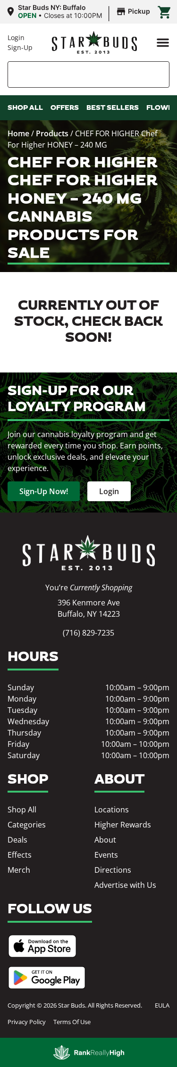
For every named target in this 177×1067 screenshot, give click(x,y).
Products (52, 133)
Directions (112, 870)
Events (106, 855)
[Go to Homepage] (89, 553)
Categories (27, 824)
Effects (20, 855)
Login (16, 37)
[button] (162, 42)
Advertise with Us (125, 885)
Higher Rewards (122, 824)
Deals (17, 840)
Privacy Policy (27, 1021)
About (105, 840)
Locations (111, 809)
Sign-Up (20, 47)
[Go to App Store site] (42, 946)
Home (18, 133)
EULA (162, 1005)
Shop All (22, 809)
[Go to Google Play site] (47, 978)
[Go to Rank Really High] (88, 1052)
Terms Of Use (72, 1021)
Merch (19, 870)
